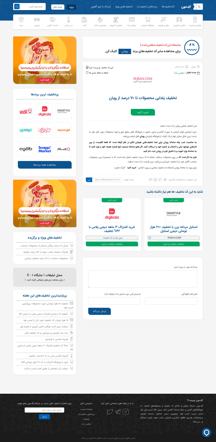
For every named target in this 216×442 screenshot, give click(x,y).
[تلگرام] (165, 180)
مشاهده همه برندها (44, 165)
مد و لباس (179, 66)
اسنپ (150, 409)
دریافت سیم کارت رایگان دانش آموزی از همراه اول (44, 326)
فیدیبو (189, 417)
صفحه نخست (86, 409)
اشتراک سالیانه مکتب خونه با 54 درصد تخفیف (45, 252)
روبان (125, 51)
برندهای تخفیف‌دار (147, 6)
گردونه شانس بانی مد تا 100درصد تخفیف (48, 356)
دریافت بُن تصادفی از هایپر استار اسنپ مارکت (46, 368)
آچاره (150, 417)
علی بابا (144, 409)
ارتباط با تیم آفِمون (101, 6)
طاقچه (182, 417)
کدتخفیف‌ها (168, 6)
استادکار (143, 417)
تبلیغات (86, 419)
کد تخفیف (168, 405)
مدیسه (151, 413)
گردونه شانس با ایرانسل (56, 339)
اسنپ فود (185, 413)
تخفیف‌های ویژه (124, 6)
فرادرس (175, 417)
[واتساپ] (155, 180)
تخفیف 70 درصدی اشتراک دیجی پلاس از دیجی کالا (43, 314)
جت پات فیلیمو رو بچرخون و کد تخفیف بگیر (46, 333)
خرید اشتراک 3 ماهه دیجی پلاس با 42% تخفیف (112, 228)
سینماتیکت (198, 417)
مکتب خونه (159, 417)
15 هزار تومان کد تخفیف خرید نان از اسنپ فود (45, 320)
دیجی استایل (162, 413)
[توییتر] (160, 180)
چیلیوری (174, 413)
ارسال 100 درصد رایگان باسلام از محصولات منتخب (44, 246)
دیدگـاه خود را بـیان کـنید (185, 267)
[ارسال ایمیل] (150, 180)
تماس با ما (86, 424)
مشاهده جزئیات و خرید (173, 244)
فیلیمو (143, 413)
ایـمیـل (122, 294)
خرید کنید (143, 112)
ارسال (44, 416)
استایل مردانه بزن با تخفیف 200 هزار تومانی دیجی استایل (173, 228)
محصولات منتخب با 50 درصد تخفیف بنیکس (46, 258)
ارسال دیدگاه (99, 311)
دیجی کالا (158, 409)
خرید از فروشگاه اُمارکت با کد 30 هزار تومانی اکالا (44, 362)
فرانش (168, 417)
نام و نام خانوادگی (189, 294)
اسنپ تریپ (197, 413)
